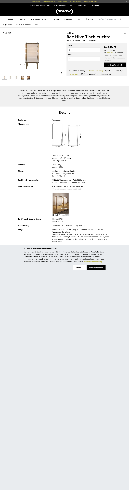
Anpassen (80, 268)
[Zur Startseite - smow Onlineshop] (64, 11)
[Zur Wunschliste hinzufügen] (124, 33)
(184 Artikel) (29, 25)
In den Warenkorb (115, 65)
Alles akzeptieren (96, 268)
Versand (110, 53)
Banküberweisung (96, 71)
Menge (70, 55)
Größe (70, 46)
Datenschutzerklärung (92, 261)
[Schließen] (126, 2)
